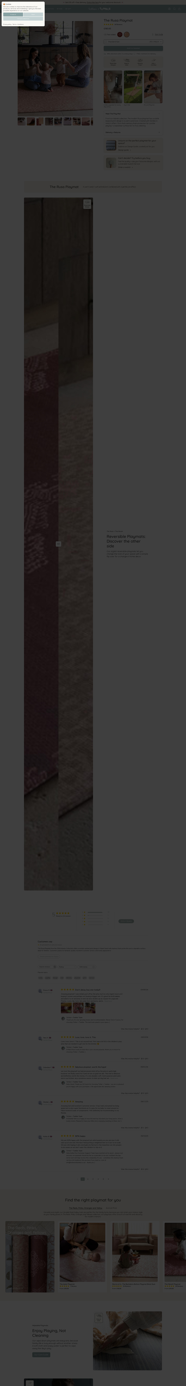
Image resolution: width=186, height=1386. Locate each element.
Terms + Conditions (18, 24)
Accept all (13, 14)
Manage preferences (23, 18)
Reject (33, 14)
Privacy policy (7, 24)
